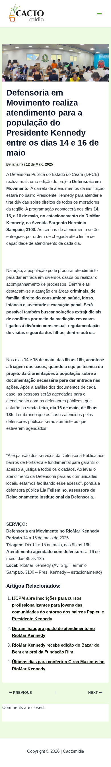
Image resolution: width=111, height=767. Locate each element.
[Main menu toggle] (99, 13)
